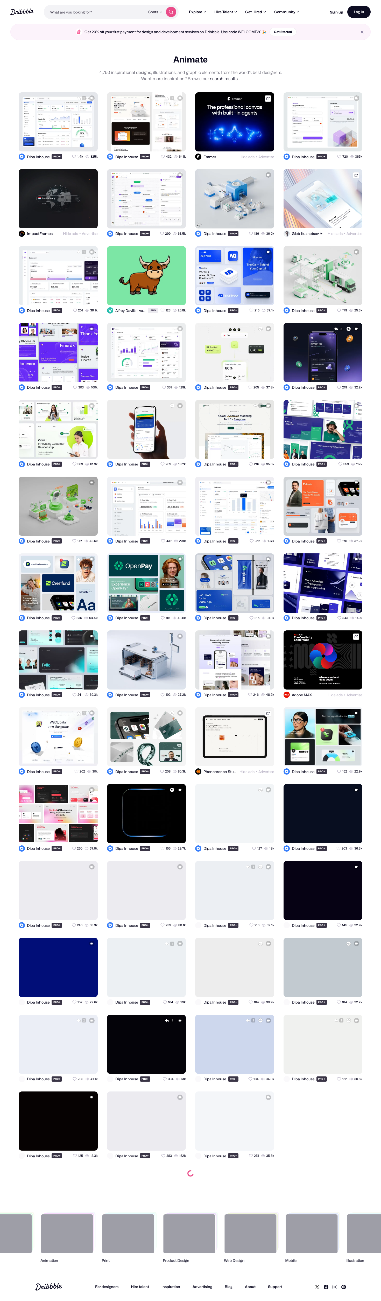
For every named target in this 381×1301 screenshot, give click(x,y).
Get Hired (253, 12)
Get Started (283, 32)
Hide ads (247, 157)
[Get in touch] (68, 142)
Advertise (266, 157)
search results (224, 78)
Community (284, 12)
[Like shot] (89, 142)
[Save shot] (78, 142)
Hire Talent (223, 12)
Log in (359, 12)
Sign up (336, 12)
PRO (57, 156)
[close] (362, 32)
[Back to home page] (21, 12)
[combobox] (94, 12)
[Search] (171, 12)
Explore (195, 12)
